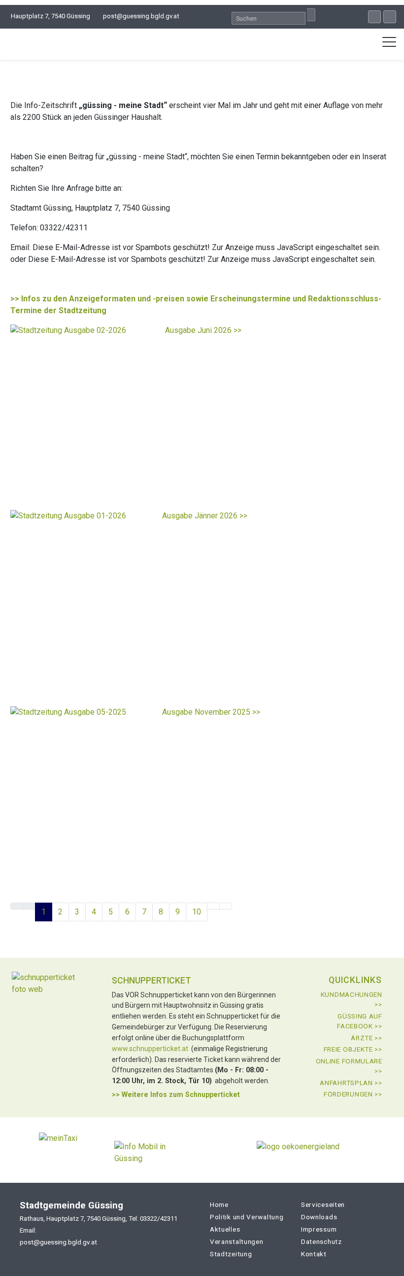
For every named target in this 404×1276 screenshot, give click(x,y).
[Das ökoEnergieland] (298, 1150)
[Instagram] (389, 16)
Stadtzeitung (231, 1254)
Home (219, 1204)
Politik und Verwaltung (246, 1217)
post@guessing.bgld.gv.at (141, 16)
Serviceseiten (323, 1204)
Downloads (319, 1217)
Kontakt (314, 1254)
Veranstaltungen (237, 1241)
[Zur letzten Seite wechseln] (225, 906)
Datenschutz (321, 1241)
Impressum (319, 1229)
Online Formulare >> (349, 1066)
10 (196, 911)
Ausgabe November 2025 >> (211, 712)
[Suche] (311, 14)
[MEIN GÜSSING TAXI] (58, 1149)
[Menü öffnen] (389, 42)
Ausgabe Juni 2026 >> (203, 330)
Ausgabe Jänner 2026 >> (204, 515)
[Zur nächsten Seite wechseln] (213, 906)
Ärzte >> (366, 1038)
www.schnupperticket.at (150, 1049)
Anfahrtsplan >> (351, 1083)
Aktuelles (225, 1229)
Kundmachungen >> (351, 999)
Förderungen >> (353, 1094)
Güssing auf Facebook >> (359, 1021)
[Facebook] (374, 16)
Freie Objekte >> (353, 1049)
